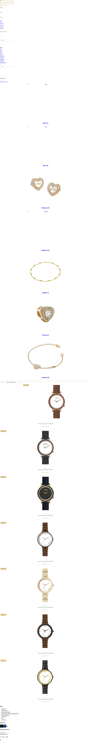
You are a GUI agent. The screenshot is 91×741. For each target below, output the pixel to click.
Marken (3, 81)
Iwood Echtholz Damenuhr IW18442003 (45, 561)
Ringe (1, 54)
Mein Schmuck (3, 62)
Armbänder (2, 59)
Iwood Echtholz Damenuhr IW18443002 (45, 423)
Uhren (1, 52)
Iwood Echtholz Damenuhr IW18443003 (45, 469)
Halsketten (2, 55)
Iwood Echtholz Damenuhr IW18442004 (45, 653)
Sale (1, 49)
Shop (1, 50)
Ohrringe (2, 57)
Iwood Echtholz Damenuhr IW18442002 (45, 699)
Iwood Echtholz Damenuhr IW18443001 (45, 515)
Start (1, 81)
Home (1, 47)
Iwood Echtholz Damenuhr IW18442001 (45, 607)
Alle (44, 513)
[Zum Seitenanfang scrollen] (0, 740)
